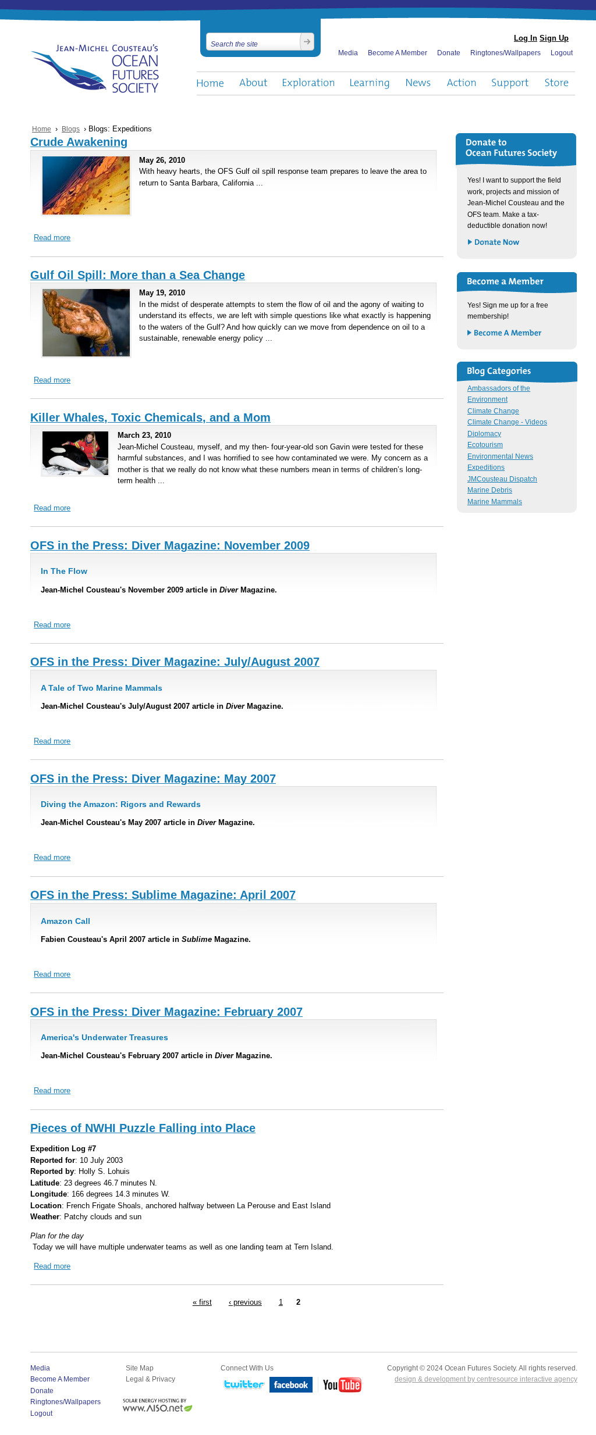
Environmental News (500, 456)
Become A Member (397, 53)
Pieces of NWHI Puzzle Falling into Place (143, 1128)
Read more (52, 238)
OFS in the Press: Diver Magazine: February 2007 (166, 1011)
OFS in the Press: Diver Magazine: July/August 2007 (175, 661)
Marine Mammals (494, 502)
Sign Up (554, 38)
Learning (370, 83)
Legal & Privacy (150, 1379)
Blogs (71, 129)
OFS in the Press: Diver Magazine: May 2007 (153, 778)
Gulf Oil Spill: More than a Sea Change (137, 275)
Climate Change (493, 411)
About (253, 83)
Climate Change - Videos (507, 422)
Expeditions (486, 467)
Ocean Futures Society (95, 69)
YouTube (340, 1385)
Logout (562, 53)
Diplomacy (484, 434)
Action (461, 83)
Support (510, 83)
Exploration (309, 83)
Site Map (140, 1368)
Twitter (243, 1385)
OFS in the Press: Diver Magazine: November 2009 (170, 545)
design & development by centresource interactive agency (486, 1379)
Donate (448, 53)
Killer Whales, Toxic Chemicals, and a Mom (150, 417)
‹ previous (245, 1302)
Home (210, 83)
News (418, 83)
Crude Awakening (78, 141)
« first (202, 1302)
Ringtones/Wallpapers (505, 53)
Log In (525, 38)
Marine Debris (489, 490)
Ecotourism (485, 445)
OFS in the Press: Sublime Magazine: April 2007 (163, 894)
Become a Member (504, 333)
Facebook (291, 1385)
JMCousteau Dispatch (502, 479)
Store (557, 83)
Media (348, 53)
